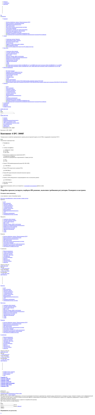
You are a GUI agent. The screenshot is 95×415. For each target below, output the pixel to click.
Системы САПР (10, 77)
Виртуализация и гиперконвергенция (15, 23)
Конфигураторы (7, 106)
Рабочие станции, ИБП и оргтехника (15, 56)
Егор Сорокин (12, 394)
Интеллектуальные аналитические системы (16, 27)
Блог (4, 375)
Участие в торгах (7, 261)
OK (1, 187)
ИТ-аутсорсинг (9, 43)
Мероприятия (6, 259)
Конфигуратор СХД (8, 373)
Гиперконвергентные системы (13, 99)
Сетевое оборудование (11, 53)
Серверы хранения (6, 381)
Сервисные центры (8, 253)
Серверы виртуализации (8, 383)
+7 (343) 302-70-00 (5, 273)
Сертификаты (6, 256)
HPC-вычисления (10, 25)
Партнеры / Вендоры (8, 254)
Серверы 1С (4, 377)
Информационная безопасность (13, 24)
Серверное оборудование (12, 51)
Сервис (5, 35)
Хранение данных (10, 89)
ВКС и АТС (9, 55)
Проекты (5, 1)
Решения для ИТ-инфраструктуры (14, 72)
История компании (7, 257)
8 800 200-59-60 (4, 109)
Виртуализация (9, 87)
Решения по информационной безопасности (16, 57)
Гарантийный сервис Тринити (13, 40)
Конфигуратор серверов (9, 371)
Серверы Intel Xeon (6, 384)
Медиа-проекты (10, 94)
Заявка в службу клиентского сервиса (15, 44)
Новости (5, 258)
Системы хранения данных (12, 52)
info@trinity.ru (4, 274)
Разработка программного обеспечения (15, 30)
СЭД (7, 96)
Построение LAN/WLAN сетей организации (16, 29)
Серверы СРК (5, 386)
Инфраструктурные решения (13, 58)
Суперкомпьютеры (10, 91)
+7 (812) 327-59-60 (5, 271)
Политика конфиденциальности (8, 393)
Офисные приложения (11, 61)
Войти (2, 407)
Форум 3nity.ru (6, 374)
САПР (7, 63)
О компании (6, 3)
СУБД (7, 62)
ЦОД (7, 86)
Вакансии (5, 104)
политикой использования (30, 185)
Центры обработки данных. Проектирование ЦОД (18, 22)
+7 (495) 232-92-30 (5, 268)
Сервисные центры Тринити (13, 39)
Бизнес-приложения (11, 79)
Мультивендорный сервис (12, 41)
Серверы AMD (5, 380)
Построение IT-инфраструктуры (13, 32)
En (1, 15)
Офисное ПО (9, 75)
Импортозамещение (8, 67)
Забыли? (19, 406)
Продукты (5, 48)
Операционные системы (12, 60)
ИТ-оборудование (10, 70)
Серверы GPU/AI (5, 378)
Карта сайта (19, 393)
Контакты (5, 4)
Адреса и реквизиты (8, 252)
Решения (5, 18)
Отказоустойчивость (11, 90)
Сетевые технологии (11, 92)
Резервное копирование (11, 97)
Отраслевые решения (11, 28)
